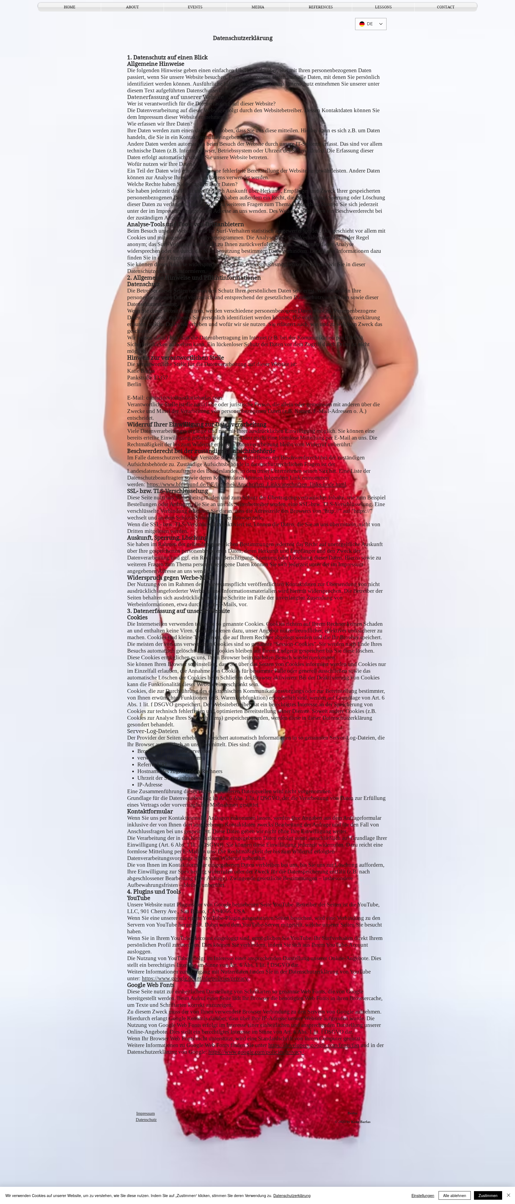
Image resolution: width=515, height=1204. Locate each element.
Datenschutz (146, 1119)
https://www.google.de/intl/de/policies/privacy (195, 978)
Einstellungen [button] (422, 1195)
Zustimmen (488, 1195)
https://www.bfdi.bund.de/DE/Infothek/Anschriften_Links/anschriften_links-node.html (246, 484)
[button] (195, 7)
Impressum (145, 1113)
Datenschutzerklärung (292, 1195)
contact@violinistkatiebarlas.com (184, 397)
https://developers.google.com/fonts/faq (313, 1045)
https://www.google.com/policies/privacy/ (256, 1052)
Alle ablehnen (454, 1195)
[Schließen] (508, 1195)
